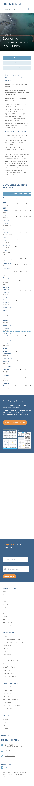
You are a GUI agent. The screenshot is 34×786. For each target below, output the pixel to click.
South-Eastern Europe (10, 673)
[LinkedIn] (2, 767)
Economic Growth (7, 224)
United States (7, 622)
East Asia (6, 648)
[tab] (17, 58)
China (5, 595)
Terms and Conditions (11, 777)
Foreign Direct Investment (7, 352)
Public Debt (7, 246)
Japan (5, 613)
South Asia (6, 670)
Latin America (7, 655)
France (5, 601)
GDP (5, 204)
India (4, 607)
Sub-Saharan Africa (9, 676)
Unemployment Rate (10, 699)
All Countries (7, 625)
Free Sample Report (13, 422)
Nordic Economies (9, 664)
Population (7, 199)
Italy (4, 610)
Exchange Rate (6, 272)
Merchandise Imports (7, 328)
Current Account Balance (6, 290)
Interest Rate (7, 693)
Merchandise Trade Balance (7, 311)
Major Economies (9, 658)
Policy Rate (7, 264)
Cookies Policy (19, 774)
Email (5, 565)
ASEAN (5, 636)
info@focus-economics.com (14, 751)
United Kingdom (8, 619)
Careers (5, 728)
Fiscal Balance (6, 240)
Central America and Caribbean (13, 642)
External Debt (6, 378)
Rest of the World (9, 667)
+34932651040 (10, 756)
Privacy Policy (7, 774)
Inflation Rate (7, 690)
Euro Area (6, 598)
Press (4, 725)
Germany (6, 604)
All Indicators (7, 708)
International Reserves (7, 361)
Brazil (4, 592)
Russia (5, 616)
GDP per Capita (6, 210)
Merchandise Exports (7, 320)
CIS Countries (7, 645)
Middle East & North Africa (12, 661)
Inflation (7, 252)
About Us (6, 719)
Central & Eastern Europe (11, 639)
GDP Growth (7, 687)
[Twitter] (6, 767)
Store (4, 722)
